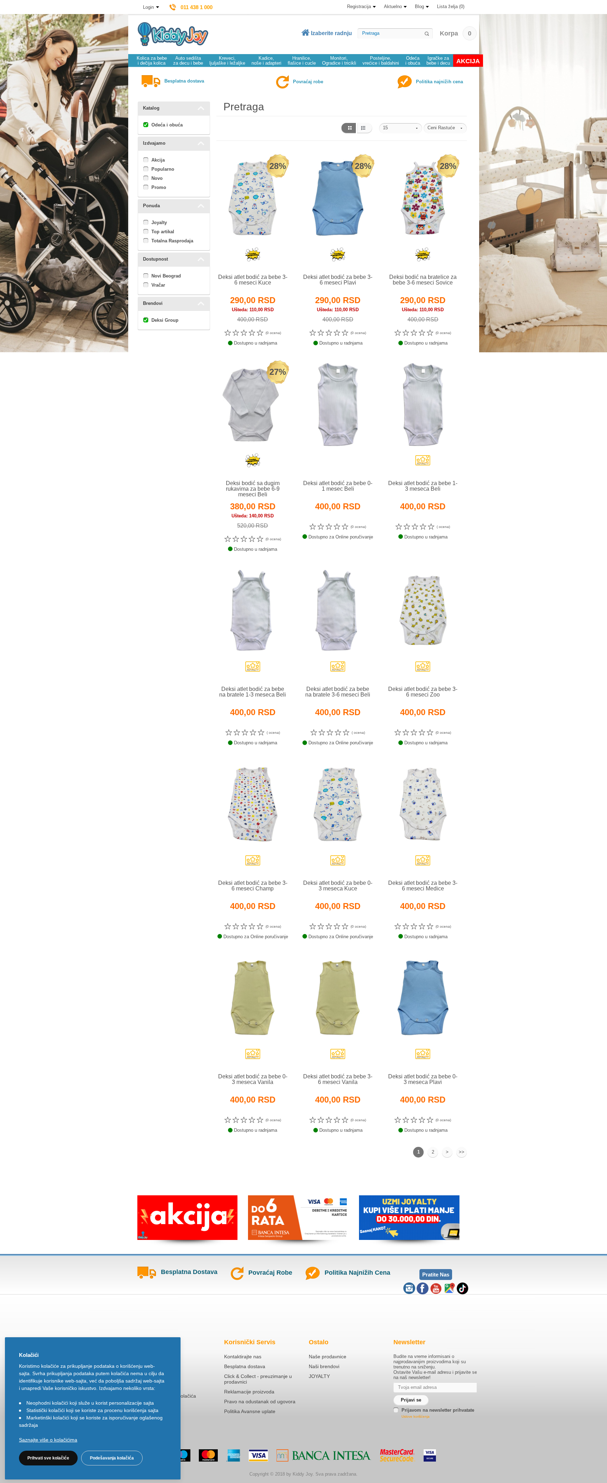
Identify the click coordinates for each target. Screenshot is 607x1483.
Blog (419, 6)
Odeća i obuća (167, 125)
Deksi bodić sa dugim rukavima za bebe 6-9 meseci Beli (253, 488)
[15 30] (400, 128)
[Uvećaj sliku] (237, 257)
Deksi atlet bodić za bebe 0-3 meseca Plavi (422, 1079)
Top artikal (162, 231)
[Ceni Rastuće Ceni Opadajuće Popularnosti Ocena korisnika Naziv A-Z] (445, 128)
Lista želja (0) (450, 6)
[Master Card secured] (397, 1455)
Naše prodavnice (327, 1356)
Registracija (359, 6)
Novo (157, 178)
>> (461, 1152)
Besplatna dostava (244, 1366)
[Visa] (258, 1455)
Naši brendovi (324, 1366)
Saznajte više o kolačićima (48, 1440)
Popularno (162, 169)
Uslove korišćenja (416, 1416)
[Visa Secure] (430, 1455)
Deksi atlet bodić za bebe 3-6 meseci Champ (252, 885)
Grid (348, 128)
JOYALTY (319, 1376)
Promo (158, 187)
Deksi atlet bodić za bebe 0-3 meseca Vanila (252, 1079)
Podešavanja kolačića (112, 1458)
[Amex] (233, 1455)
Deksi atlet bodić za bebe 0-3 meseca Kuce (337, 885)
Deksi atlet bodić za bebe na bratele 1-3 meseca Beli (252, 692)
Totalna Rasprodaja (172, 240)
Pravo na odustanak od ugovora (259, 1401)
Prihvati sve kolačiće (48, 1458)
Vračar (158, 285)
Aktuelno (393, 6)
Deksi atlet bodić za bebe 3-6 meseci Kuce (252, 280)
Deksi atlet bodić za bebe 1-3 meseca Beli (422, 486)
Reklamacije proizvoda (249, 1391)
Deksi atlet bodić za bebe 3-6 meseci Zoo (422, 692)
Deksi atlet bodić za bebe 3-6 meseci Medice (422, 885)
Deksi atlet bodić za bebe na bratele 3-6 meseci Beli (337, 692)
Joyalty (159, 222)
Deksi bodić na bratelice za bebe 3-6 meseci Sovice (423, 280)
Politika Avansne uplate (249, 1411)
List (364, 128)
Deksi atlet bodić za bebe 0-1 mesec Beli (337, 486)
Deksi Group (164, 320)
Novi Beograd (166, 276)
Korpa (455, 33)
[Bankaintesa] (323, 1455)
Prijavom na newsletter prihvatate (438, 1410)
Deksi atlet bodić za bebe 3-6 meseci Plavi (337, 280)
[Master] (208, 1455)
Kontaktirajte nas (242, 1356)
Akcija (158, 160)
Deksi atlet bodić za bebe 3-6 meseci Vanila (337, 1079)
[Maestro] (180, 1455)
